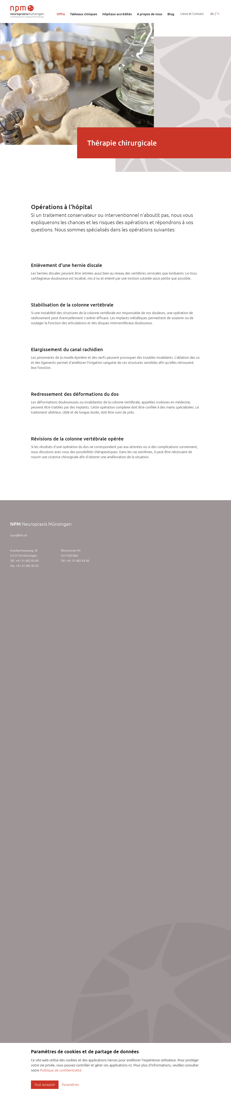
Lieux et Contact (192, 14)
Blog (170, 14)
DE (212, 14)
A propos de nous (149, 14)
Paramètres (70, 1085)
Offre (61, 14)
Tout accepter (44, 1085)
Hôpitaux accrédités (117, 14)
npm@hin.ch (18, 535)
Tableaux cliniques (83, 14)
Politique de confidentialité (60, 1070)
